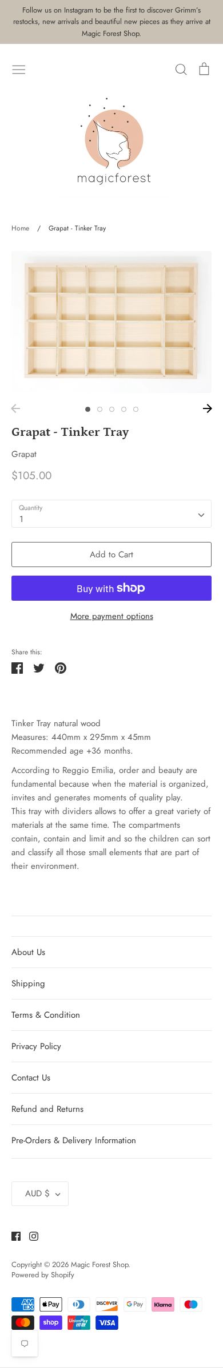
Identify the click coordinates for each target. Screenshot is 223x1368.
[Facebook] (12, 1235)
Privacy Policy (36, 1046)
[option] (111, 322)
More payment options (111, 616)
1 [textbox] (21, 519)
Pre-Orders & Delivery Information (73, 1140)
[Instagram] (29, 1235)
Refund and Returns (47, 1109)
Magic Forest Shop (99, 1264)
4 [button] (123, 409)
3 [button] (111, 409)
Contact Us (30, 1077)
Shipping (28, 983)
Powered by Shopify (42, 1274)
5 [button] (135, 409)
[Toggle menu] (18, 68)
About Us (28, 952)
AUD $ (37, 1193)
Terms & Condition (45, 1015)
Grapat (24, 454)
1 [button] (87, 409)
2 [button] (99, 409)
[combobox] (111, 514)
